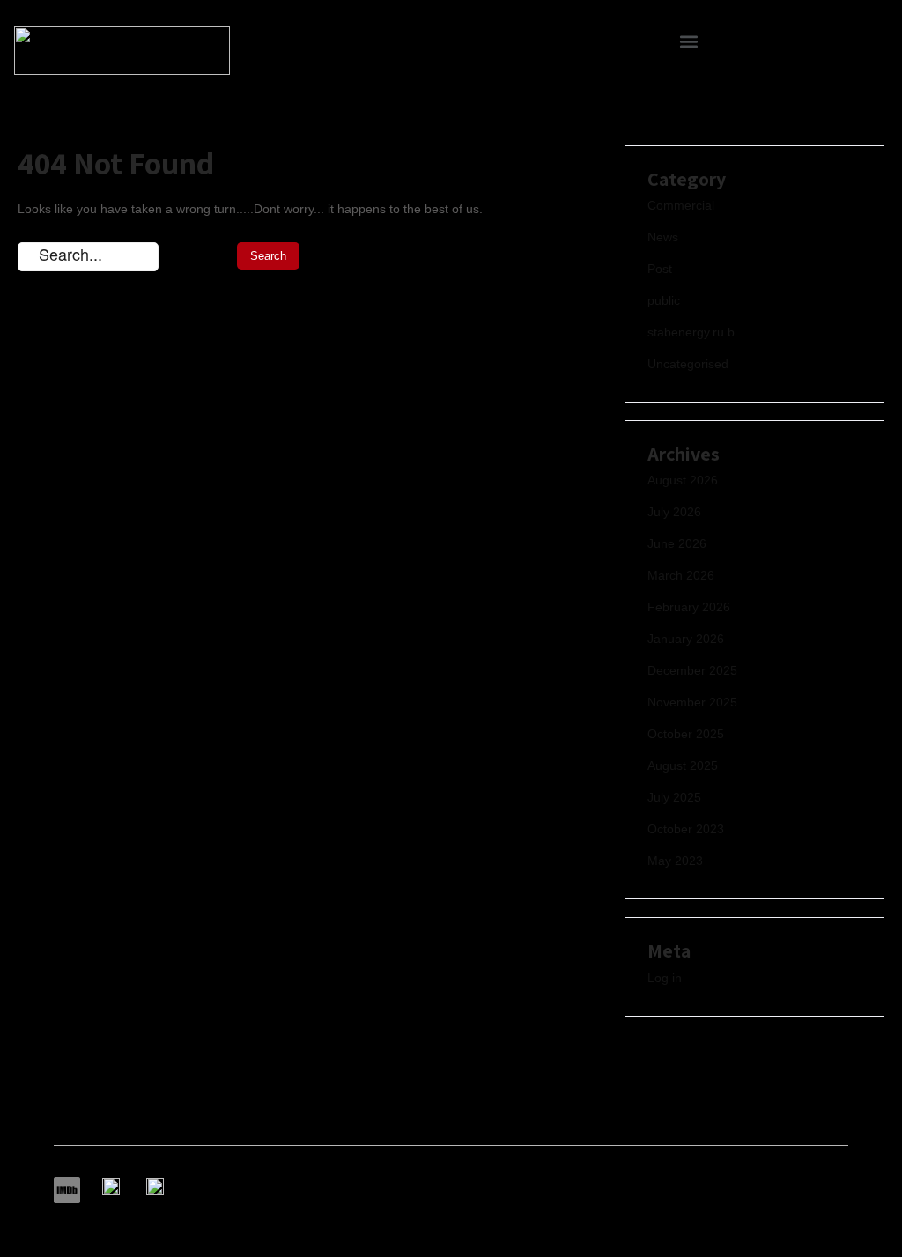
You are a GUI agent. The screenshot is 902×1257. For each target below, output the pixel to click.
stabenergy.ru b (691, 332)
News (662, 237)
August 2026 (682, 480)
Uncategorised (687, 364)
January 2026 (685, 639)
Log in (664, 978)
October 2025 (685, 734)
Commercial (680, 205)
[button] (689, 40)
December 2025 (692, 670)
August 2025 (682, 765)
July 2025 (674, 797)
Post (659, 269)
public (663, 300)
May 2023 (675, 861)
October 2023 (685, 829)
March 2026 (680, 575)
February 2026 (688, 607)
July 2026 (674, 512)
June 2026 (676, 543)
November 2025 (692, 702)
